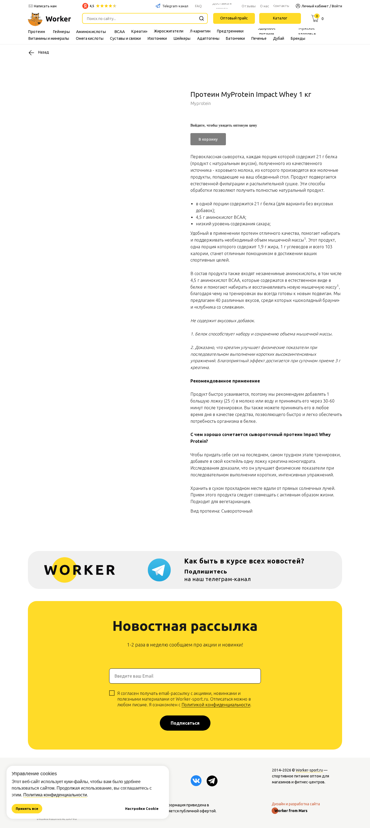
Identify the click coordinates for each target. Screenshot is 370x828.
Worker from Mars (290, 811)
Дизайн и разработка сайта (296, 804)
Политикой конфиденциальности (215, 704)
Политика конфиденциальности (55, 795)
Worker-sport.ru (309, 770)
